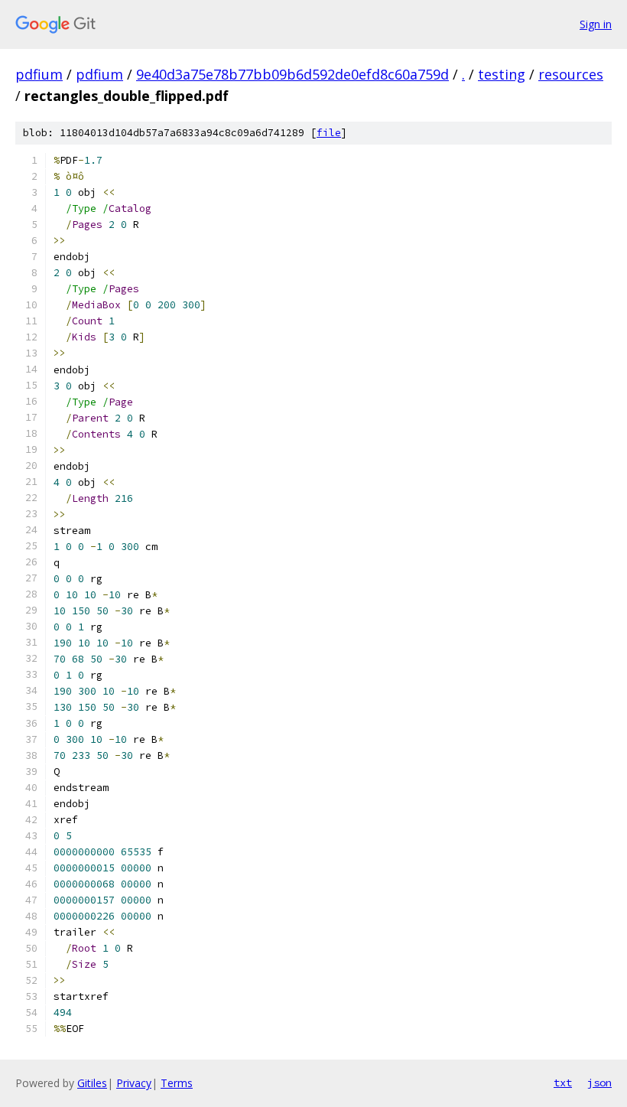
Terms (177, 1083)
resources (570, 74)
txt (563, 1082)
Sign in (596, 24)
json (599, 1082)
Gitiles (92, 1083)
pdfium (39, 74)
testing (501, 74)
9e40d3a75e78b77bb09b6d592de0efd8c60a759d (292, 74)
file (329, 132)
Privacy (133, 1083)
